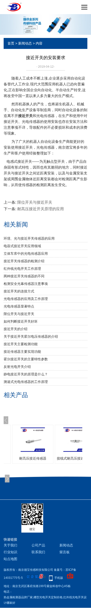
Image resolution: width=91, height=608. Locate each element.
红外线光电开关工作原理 (22, 269)
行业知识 (10, 552)
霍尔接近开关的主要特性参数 (26, 359)
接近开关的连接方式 (19, 291)
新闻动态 (25, 43)
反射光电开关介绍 (17, 367)
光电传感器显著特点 (19, 306)
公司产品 (38, 545)
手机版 (58, 578)
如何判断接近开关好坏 (21, 321)
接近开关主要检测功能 (21, 344)
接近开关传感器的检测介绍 (24, 261)
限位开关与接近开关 (34, 202)
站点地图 (10, 559)
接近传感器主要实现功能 (22, 352)
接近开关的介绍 (15, 329)
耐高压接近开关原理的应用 (40, 209)
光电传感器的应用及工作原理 (26, 299)
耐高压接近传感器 (32, 458)
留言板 (64, 552)
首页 (11, 43)
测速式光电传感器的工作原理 (26, 382)
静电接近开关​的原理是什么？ (26, 374)
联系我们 (38, 552)
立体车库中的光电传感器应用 (26, 253)
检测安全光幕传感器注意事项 (26, 284)
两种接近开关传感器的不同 (24, 276)
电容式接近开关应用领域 (22, 246)
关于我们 (10, 545)
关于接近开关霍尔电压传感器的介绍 (31, 336)
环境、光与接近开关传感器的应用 (29, 238)
